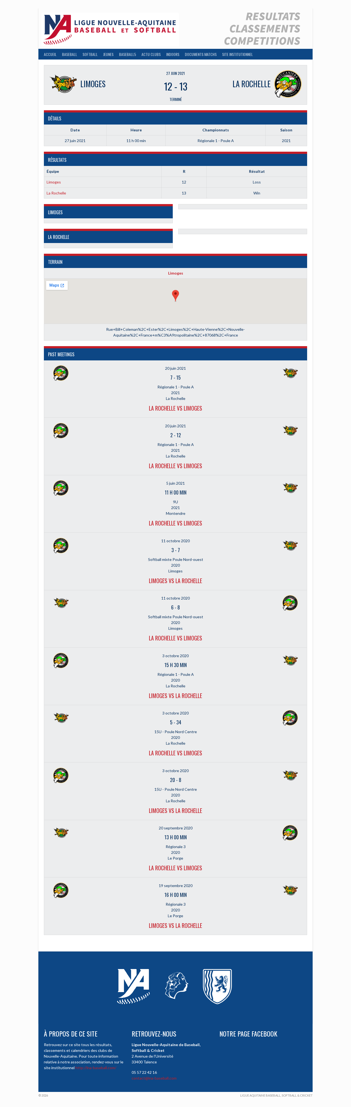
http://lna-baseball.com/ (95, 1067)
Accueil (50, 54)
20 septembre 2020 (176, 828)
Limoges (54, 182)
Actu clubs (151, 54)
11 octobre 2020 (175, 540)
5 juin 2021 (175, 483)
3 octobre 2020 (175, 655)
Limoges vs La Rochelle (175, 581)
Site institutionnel (237, 54)
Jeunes (108, 54)
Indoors (172, 54)
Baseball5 (127, 54)
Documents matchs (201, 54)
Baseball (69, 54)
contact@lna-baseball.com (154, 1078)
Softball (90, 54)
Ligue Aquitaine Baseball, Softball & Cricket (276, 1095)
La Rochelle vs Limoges (175, 408)
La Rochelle (56, 193)
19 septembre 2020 (176, 885)
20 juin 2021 (175, 368)
